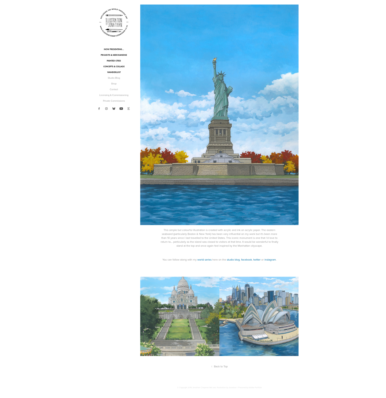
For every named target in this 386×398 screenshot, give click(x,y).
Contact (114, 89)
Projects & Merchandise (114, 55)
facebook (246, 259)
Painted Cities (114, 61)
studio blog (233, 259)
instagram (270, 259)
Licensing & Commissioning (113, 95)
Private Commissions (114, 100)
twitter (257, 259)
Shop (114, 83)
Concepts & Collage (114, 66)
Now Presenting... (114, 49)
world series (204, 259)
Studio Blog (114, 77)
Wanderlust (114, 72)
